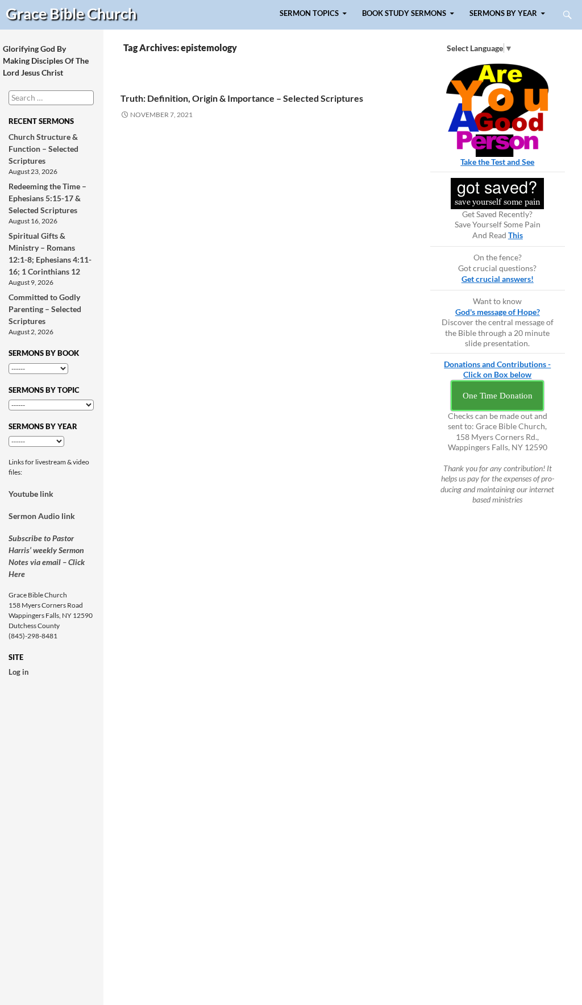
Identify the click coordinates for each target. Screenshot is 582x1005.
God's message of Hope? (497, 312)
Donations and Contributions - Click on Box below (497, 369)
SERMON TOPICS (309, 13)
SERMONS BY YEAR (503, 13)
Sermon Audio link (42, 516)
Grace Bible (71, 13)
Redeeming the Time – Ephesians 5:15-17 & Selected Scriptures (47, 198)
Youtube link (31, 494)
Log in (18, 671)
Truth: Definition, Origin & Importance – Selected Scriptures (241, 98)
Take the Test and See (497, 162)
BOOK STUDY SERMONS (404, 13)
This (515, 235)
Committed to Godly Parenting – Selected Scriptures (45, 309)
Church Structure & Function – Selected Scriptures (43, 148)
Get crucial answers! (498, 279)
